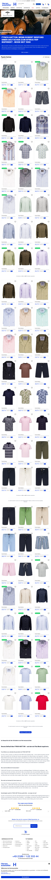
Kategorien (6, 7)
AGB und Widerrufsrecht (7, 844)
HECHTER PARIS (30, 850)
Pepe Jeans (45, 842)
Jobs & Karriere (18, 842)
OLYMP (44, 841)
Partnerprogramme (18, 844)
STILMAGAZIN (45, 7)
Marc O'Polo (37, 847)
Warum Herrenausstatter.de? (8, 842)
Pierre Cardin (45, 844)
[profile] (45, 4)
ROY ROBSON (45, 847)
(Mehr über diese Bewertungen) (25, 805)
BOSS (28, 844)
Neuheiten (19, 7)
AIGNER (28, 842)
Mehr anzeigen (24, 52)
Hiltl (35, 841)
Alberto (28, 841)
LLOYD (36, 844)
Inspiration (27, 7)
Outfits (38, 7)
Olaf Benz (36, 850)
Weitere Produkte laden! (25, 732)
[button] (34, 4)
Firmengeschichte (6, 847)
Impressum (17, 841)
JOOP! (36, 842)
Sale (33, 7)
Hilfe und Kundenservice (7, 841)
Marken (13, 7)
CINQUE (28, 847)
